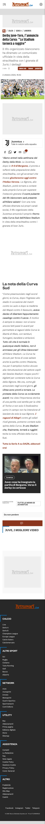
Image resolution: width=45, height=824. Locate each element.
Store (4, 733)
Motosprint (6, 698)
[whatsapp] (10, 152)
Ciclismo (5, 663)
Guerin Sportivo (8, 701)
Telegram (36, 808)
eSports (5, 675)
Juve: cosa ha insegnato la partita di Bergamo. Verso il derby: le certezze (20, 484)
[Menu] (4, 4)
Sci (3, 657)
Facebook (9, 808)
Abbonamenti (7, 724)
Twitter (27, 808)
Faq (3, 756)
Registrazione (8, 788)
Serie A (19, 30)
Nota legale (7, 759)
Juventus (27, 30)
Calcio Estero (7, 639)
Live (4, 624)
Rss (3, 721)
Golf (4, 669)
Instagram (19, 808)
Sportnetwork (8, 704)
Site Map (6, 791)
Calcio (10, 30)
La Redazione (7, 753)
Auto (4, 689)
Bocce (5, 672)
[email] (20, 152)
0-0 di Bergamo (19, 165)
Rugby (5, 660)
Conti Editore (7, 707)
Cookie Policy (8, 762)
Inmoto (5, 695)
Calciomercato (8, 642)
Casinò (5, 797)
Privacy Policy (8, 768)
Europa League (8, 636)
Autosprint (6, 692)
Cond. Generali (8, 771)
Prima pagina (7, 727)
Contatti (5, 750)
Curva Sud (22, 68)
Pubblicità (6, 785)
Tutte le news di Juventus (26, 504)
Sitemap (5, 736)
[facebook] (5, 152)
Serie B (5, 630)
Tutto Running (8, 666)
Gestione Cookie (9, 765)
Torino (30, 68)
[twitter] (15, 152)
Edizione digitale (9, 730)
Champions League (10, 633)
